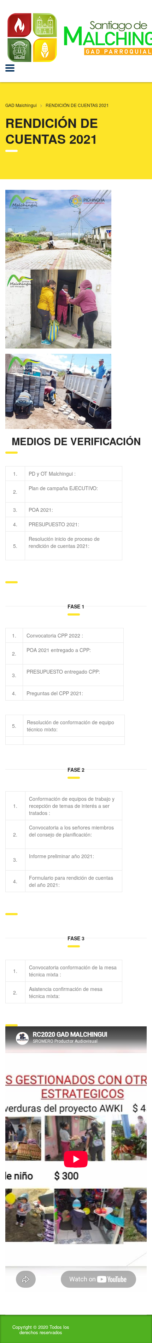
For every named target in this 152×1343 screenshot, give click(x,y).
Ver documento (94, 473)
